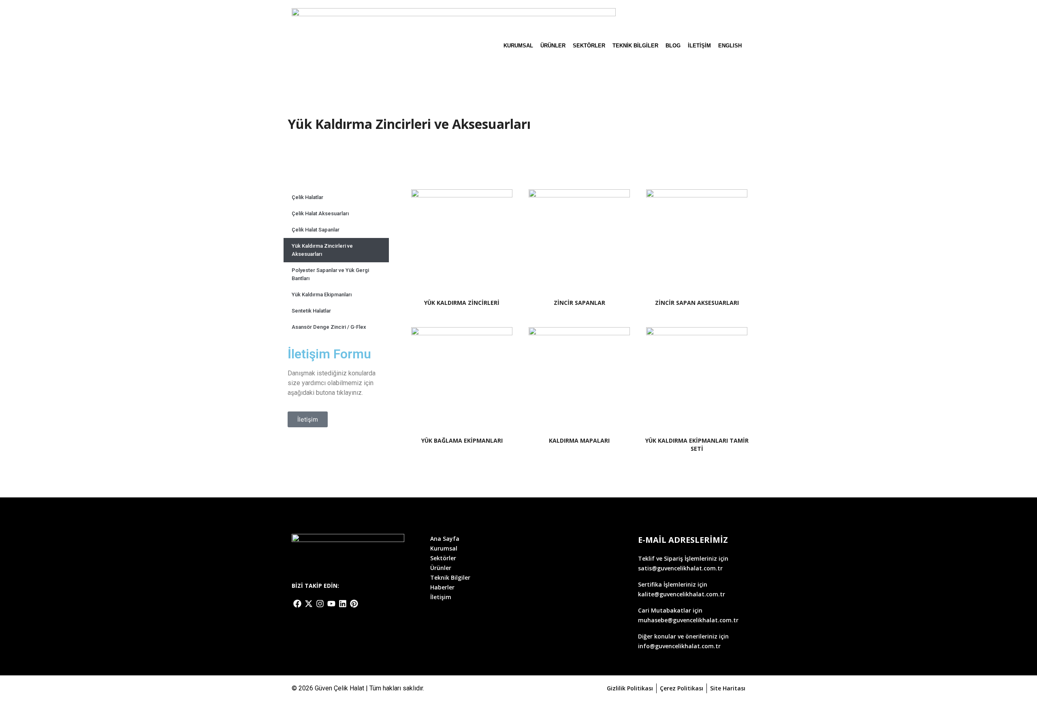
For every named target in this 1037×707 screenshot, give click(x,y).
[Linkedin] (342, 603)
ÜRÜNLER (552, 46)
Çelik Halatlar (307, 197)
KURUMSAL (518, 46)
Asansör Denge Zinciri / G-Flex (329, 327)
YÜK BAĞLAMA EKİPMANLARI (462, 440)
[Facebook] (297, 603)
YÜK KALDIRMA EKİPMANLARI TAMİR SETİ (697, 444)
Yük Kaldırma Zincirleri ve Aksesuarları (322, 250)
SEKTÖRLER (589, 46)
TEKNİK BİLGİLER (635, 46)
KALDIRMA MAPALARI (579, 440)
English (730, 46)
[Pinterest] (354, 603)
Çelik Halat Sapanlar (315, 230)
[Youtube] (331, 603)
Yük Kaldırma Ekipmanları (322, 294)
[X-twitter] (308, 603)
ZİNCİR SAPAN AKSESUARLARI (697, 302)
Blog (673, 46)
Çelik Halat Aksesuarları (320, 213)
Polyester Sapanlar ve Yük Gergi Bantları (330, 274)
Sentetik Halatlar (311, 311)
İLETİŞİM (699, 46)
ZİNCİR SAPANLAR (579, 302)
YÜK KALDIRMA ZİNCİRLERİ (461, 302)
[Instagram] (320, 603)
